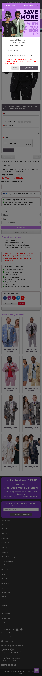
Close (15, 68)
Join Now (29, 68)
